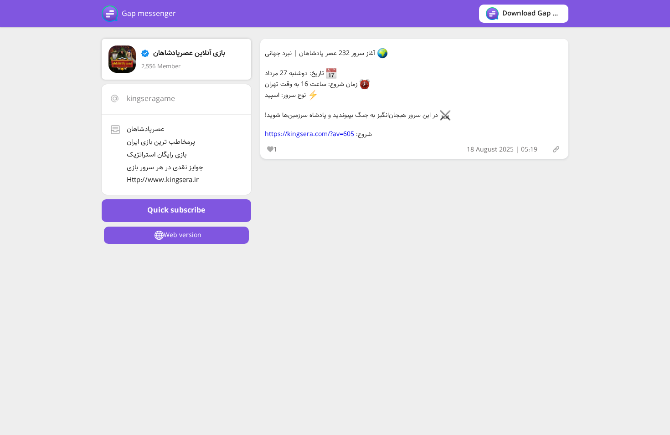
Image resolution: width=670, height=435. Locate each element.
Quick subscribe (176, 210)
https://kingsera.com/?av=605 (309, 134)
